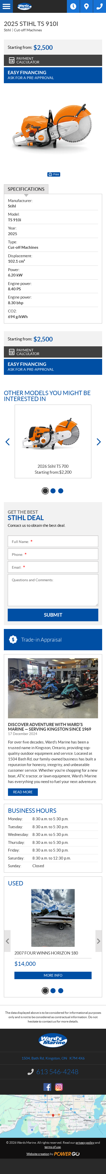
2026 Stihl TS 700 (53, 466)
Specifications (26, 189)
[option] (53, 441)
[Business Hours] (73, 6)
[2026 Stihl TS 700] (53, 434)
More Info (53, 975)
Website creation (37, 1154)
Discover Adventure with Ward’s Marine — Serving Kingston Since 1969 (49, 726)
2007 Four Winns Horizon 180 (46, 953)
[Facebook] (47, 1087)
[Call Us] (99, 6)
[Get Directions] (86, 6)
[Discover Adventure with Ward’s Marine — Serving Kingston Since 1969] (53, 688)
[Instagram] (59, 1087)
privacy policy (85, 1142)
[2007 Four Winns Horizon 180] (53, 918)
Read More (23, 792)
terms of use (53, 1147)
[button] (7, 441)
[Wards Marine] (40, 6)
